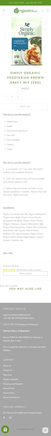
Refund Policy (9, 388)
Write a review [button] (25, 273)
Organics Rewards (10, 379)
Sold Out (25, 106)
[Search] (43, 10)
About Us (7, 365)
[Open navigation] (3, 10)
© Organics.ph (25, 429)
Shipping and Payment (12, 383)
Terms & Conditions (11, 397)
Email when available (8, 285)
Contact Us (7, 370)
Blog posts (7, 374)
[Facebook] (4, 417)
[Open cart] (47, 10)
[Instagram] (10, 417)
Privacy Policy (9, 392)
